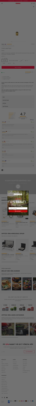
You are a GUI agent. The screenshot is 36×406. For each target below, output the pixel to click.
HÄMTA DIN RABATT (18, 211)
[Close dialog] (27, 191)
